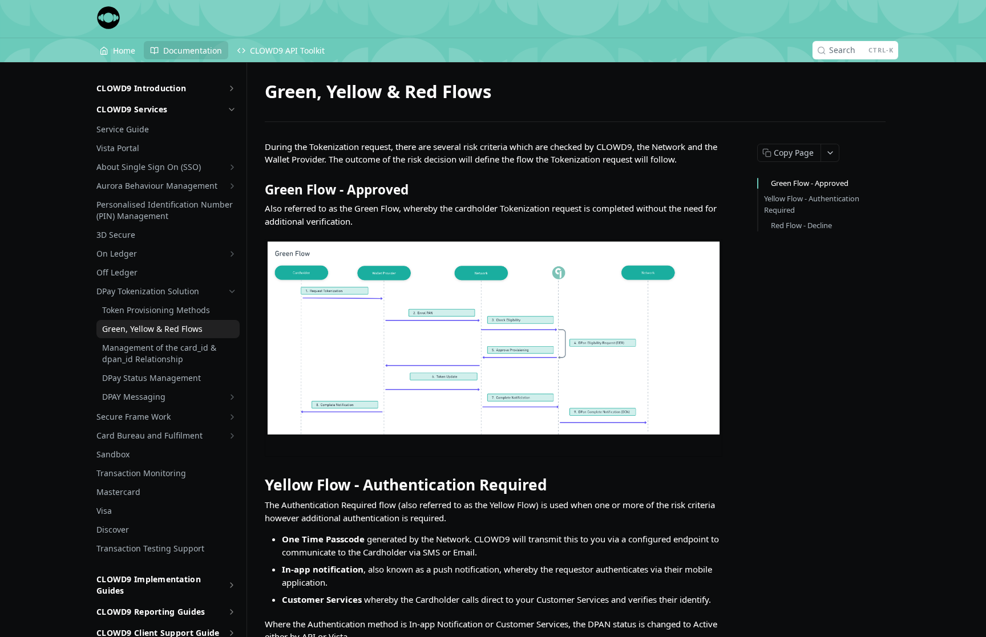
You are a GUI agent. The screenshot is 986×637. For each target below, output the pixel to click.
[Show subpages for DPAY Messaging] (232, 396)
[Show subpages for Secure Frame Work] (232, 416)
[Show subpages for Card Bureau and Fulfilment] (232, 435)
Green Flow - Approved (809, 183)
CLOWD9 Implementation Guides (148, 585)
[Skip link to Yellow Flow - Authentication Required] (257, 485)
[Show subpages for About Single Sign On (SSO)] (232, 167)
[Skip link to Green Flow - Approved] (257, 190)
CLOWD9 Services (131, 109)
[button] (493, 347)
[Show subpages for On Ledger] (232, 253)
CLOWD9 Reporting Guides (150, 611)
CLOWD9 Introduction (141, 88)
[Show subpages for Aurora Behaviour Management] (232, 185)
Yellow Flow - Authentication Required (811, 204)
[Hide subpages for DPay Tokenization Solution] (232, 291)
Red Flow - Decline (801, 225)
